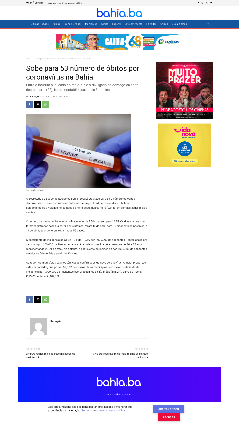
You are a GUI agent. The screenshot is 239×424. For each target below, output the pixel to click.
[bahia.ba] (119, 12)
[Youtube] (211, 3)
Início (28, 58)
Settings (87, 410)
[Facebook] (198, 3)
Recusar (169, 417)
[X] (207, 3)
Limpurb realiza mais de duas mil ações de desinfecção (50, 355)
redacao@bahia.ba (124, 394)
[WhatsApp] (45, 104)
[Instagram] (202, 3)
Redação (34, 96)
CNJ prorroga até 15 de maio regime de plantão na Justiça (120, 355)
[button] (209, 24)
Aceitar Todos (168, 409)
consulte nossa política (110, 410)
